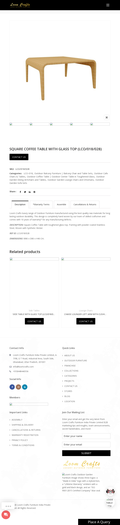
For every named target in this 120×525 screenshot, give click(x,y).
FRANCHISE (70, 365)
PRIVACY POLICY (20, 440)
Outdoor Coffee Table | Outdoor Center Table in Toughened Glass (61, 176)
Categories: (16, 173)
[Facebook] (12, 387)
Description (20, 204)
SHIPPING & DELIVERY (22, 424)
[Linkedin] (24, 387)
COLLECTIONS (71, 370)
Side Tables (30, 310)
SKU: (12, 168)
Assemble (61, 204)
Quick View (30, 299)
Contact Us (19, 157)
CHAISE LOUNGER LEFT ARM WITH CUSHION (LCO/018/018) (82, 314)
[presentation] (12, 296)
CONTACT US (70, 386)
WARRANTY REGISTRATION (25, 435)
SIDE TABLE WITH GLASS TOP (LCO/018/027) (30, 314)
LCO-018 (28, 173)
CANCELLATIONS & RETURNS (26, 430)
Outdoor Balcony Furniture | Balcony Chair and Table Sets (63, 173)
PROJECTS (69, 381)
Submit (86, 453)
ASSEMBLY (17, 419)
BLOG (67, 396)
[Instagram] (18, 387)
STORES (68, 391)
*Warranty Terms (41, 204)
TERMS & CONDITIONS (23, 445)
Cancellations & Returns (85, 204)
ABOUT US (69, 355)
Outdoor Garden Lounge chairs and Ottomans (71, 179)
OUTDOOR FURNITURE (75, 360)
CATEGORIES (70, 375)
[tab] (20, 204)
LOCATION (69, 401)
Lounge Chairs (82, 310)
